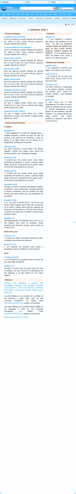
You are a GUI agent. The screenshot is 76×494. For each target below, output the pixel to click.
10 (53, 52)
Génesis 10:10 (51, 74)
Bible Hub (8, 292)
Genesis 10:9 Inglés (23, 290)
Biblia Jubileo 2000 (12, 79)
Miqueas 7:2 (9, 218)
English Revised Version (14, 111)
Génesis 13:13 (10, 244)
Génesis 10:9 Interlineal (15, 283)
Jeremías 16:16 (10, 184)
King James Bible (11, 101)
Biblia (3, 25)
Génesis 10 (50, 37)
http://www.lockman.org (13, 303)
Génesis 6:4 (9, 131)
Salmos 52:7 (9, 266)
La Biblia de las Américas (15, 37)
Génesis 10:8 (51, 66)
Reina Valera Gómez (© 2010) (16, 317)
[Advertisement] (38, 334)
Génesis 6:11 (9, 236)
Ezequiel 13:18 (10, 200)
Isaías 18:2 (50, 100)
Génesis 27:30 (10, 158)
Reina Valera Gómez (12, 58)
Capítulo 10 (15, 25)
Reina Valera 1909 (11, 69)
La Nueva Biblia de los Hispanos (18, 47)
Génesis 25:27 (10, 147)
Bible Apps (37, 290)
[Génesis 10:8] (2, 227)
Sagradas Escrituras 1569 (15, 90)
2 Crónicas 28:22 (11, 257)
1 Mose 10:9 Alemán (25, 288)
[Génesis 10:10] (73, 227)
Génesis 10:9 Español (24, 285)
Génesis (9, 25)
